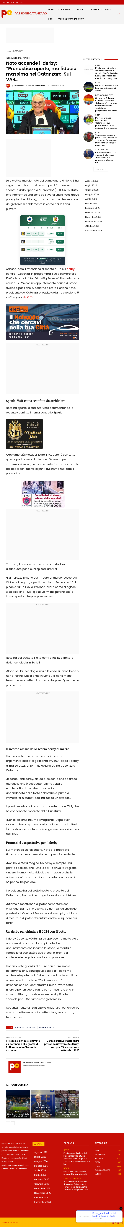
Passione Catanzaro (104, 95)
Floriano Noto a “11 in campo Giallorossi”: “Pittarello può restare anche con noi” (42, 1113)
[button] (118, 14)
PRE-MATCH (24, 58)
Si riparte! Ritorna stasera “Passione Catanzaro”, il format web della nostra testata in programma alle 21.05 (106, 104)
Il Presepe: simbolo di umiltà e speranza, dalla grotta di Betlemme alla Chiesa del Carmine (23, 1045)
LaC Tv (28, 297)
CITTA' (97, 65)
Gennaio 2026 (92, 212)
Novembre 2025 (93, 221)
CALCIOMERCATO (42, 1107)
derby (71, 269)
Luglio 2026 (91, 185)
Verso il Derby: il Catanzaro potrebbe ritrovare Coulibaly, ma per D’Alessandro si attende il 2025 (61, 1045)
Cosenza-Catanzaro (25, 1027)
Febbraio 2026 (92, 208)
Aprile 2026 (91, 198)
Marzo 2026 (91, 203)
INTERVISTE (18, 51)
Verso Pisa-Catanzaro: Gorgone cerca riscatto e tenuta (67, 1114)
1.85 (28, 234)
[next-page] (13, 1123)
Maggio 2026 (92, 194)
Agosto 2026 (91, 180)
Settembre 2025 (93, 230)
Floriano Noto (46, 1027)
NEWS (17, 1111)
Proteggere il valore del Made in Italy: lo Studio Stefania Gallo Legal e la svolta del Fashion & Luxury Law (106, 73)
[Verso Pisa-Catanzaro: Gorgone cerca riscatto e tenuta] (67, 1104)
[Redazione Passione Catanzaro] (8, 86)
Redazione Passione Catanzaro (29, 86)
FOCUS (67, 1109)
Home (8, 51)
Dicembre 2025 (93, 217)
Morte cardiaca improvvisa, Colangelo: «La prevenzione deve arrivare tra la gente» (106, 122)
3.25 (35, 234)
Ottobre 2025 (92, 226)
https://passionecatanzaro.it (34, 1066)
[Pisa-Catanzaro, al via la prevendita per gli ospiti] (18, 1104)
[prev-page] (8, 1123)
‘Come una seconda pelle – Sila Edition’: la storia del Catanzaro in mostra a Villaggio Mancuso (106, 140)
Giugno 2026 (92, 189)
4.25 (41, 234)
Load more (99, 169)
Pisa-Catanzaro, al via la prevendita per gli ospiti (18, 1115)
